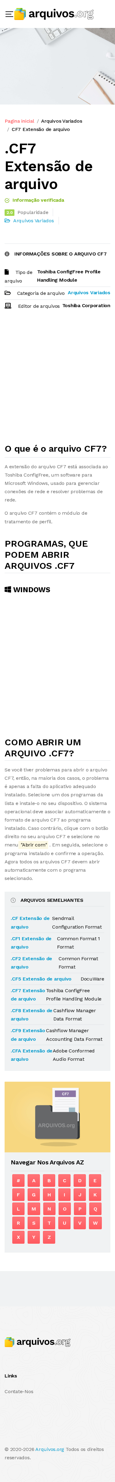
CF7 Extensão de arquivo (41, 129)
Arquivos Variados (61, 121)
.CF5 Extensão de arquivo (41, 979)
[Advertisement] (57, 379)
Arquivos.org (49, 1449)
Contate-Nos (19, 1391)
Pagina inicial (19, 121)
